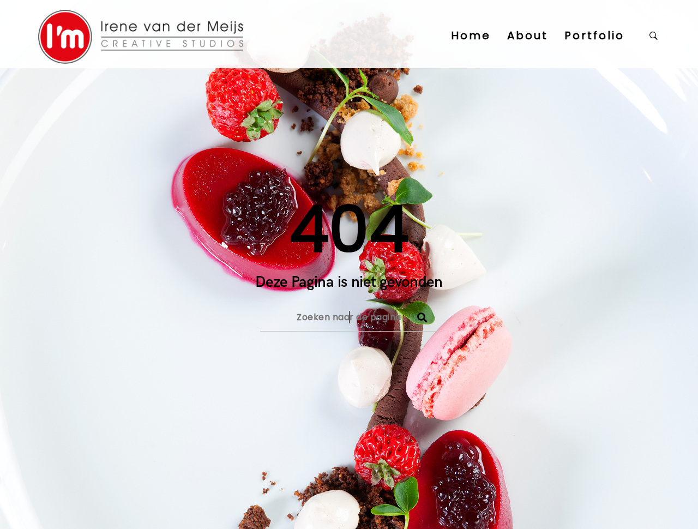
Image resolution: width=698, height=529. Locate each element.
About (527, 35)
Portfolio (594, 35)
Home (471, 35)
